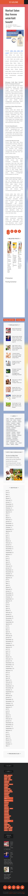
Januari (8, 502)
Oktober (8, 508)
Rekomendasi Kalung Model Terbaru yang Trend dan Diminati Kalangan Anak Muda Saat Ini (17, 339)
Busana (19, 420)
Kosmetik (8, 432)
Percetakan (15, 438)
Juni (7, 492)
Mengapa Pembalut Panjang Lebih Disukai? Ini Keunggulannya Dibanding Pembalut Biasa (14, 372)
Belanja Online (18, 418)
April (7, 496)
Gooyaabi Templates (12, 893)
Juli (6, 490)
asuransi (11, 418)
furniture (13, 423)
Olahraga (14, 435)
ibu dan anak (9, 424)
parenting (8, 436)
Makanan (8, 433)
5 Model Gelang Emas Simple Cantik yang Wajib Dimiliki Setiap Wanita (16, 355)
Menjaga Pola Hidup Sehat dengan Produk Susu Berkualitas (20, 261)
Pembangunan (15, 436)
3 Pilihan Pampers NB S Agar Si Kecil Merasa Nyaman (15, 260)
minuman (14, 433)
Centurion (11, 892)
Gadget (18, 423)
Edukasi (19, 421)
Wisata (17, 444)
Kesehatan (9, 26)
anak (7, 418)
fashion (8, 423)
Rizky (9, 27)
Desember (8, 504)
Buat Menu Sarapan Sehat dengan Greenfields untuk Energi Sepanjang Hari (9, 263)
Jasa (19, 424)
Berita (8, 420)
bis (11, 420)
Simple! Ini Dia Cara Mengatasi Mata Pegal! (16, 363)
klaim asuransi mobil (11, 429)
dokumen (14, 421)
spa (7, 442)
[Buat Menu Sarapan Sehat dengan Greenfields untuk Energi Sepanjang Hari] (9, 247)
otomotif (19, 435)
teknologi (12, 442)
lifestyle (13, 432)
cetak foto (9, 421)
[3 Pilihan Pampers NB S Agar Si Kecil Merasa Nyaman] (15, 247)
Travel (20, 442)
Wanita (12, 444)
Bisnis (15, 420)
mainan (18, 432)
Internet (15, 424)
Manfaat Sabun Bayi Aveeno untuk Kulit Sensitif (17, 397)
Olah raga (8, 435)
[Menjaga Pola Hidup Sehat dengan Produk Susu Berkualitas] (20, 247)
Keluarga (8, 427)
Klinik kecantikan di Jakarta (12, 430)
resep (8, 441)
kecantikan (18, 426)
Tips (16, 442)
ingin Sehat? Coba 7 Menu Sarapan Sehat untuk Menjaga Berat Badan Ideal (17, 347)
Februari (8, 500)
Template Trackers (21, 892)
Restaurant (13, 441)
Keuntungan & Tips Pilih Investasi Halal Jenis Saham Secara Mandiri (16, 405)
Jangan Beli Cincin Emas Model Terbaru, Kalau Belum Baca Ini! (17, 389)
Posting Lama (20, 320)
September (9, 510)
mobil (18, 433)
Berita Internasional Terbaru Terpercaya (16, 329)
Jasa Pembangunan (10, 426)
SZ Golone (13, 2)
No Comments (17, 26)
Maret (7, 498)
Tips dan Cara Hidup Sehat (12, 455)
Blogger (23, 893)
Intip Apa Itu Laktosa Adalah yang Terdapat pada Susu (17, 381)
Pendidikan (9, 438)
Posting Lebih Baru (9, 320)
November (9, 506)
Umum (8, 444)
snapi (18, 441)
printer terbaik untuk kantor (12, 439)
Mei (7, 494)
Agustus (8, 512)
